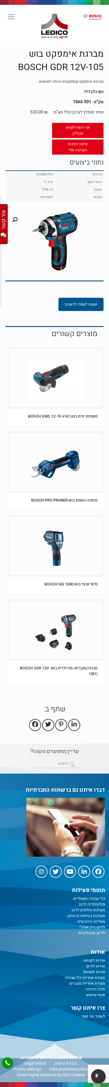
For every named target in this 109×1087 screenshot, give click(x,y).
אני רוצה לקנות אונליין (78, 130)
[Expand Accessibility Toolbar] (98, 1076)
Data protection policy (69, 1069)
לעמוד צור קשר (93, 1016)
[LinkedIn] (84, 872)
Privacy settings (27, 1069)
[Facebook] (98, 872)
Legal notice (35, 1063)
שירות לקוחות (94, 960)
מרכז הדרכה (95, 989)
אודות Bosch (94, 972)
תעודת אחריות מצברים (87, 983)
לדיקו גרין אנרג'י (92, 927)
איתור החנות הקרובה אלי (78, 147)
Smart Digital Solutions (37, 1075)
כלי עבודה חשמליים (89, 898)
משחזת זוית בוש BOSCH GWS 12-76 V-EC (62, 416)
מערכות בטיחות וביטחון (86, 916)
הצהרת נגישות (65, 1063)
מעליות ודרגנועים (91, 921)
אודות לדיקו (95, 966)
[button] (14, 219)
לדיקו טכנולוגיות (91, 933)
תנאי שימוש (95, 995)
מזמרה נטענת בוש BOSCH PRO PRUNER (64, 500)
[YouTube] (70, 872)
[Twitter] (56, 872)
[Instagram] (41, 872)
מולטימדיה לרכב (91, 904)
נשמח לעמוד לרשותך (80, 304)
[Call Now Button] (7, 1062)
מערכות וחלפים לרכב (88, 910)
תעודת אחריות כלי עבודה (85, 977)
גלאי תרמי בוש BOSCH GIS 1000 (70, 584)
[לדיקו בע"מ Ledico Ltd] (54, 26)
